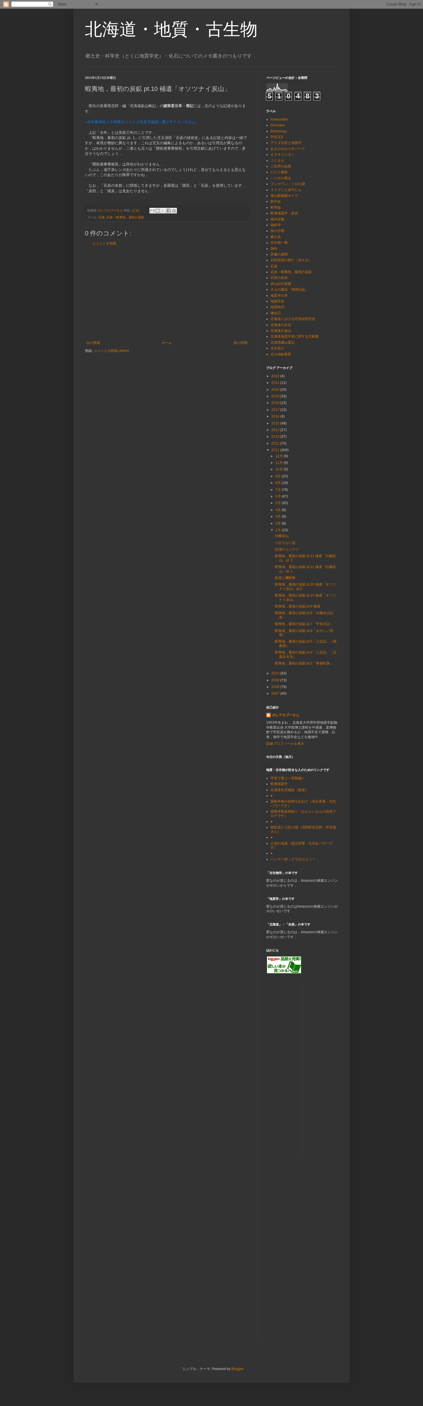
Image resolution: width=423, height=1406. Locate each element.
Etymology (278, 131)
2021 (275, 383)
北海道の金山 (280, 331)
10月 (279, 469)
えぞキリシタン (282, 155)
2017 (275, 410)
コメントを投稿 (104, 243)
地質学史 (277, 301)
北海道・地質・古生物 (171, 29)
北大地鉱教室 (280, 354)
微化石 (275, 313)
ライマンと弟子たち (286, 190)
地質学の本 (279, 296)
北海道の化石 (280, 325)
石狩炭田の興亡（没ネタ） (291, 260)
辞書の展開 (279, 254)
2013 (275, 437)
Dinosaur (277, 125)
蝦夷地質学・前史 (284, 213)
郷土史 (275, 237)
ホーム (167, 343)
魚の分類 (277, 231)
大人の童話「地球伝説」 (289, 289)
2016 (275, 416)
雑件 (273, 249)
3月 (278, 517)
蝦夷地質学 (279, 784)
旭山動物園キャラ (284, 196)
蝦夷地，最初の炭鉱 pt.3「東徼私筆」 (304, 663)
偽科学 (275, 225)
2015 (275, 423)
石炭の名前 (279, 278)
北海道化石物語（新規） (289, 790)
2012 (275, 443)
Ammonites (279, 119)
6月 (278, 496)
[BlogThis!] (158, 211)
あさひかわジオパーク (287, 149)
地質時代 (277, 307)
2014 (275, 430)
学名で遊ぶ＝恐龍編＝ (287, 778)
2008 (275, 687)
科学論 (275, 207)
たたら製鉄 (279, 172)
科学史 (275, 201)
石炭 (101, 217)
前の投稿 (240, 343)
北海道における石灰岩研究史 (292, 319)
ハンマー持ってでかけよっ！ (292, 859)
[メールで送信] (152, 211)
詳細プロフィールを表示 (285, 744)
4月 (278, 510)
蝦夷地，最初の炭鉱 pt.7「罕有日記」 (304, 624)
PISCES (276, 137)
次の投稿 (93, 343)
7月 (278, 490)
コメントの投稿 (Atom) (111, 351)
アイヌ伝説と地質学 (286, 143)
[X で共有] (163, 211)
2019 (275, 396)
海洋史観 (277, 219)
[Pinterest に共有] (174, 211)
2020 (275, 390)
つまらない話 (285, 543)
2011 (275, 450)
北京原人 (277, 348)
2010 (275, 673)
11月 (279, 463)
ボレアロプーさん (286, 715)
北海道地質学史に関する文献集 (294, 336)
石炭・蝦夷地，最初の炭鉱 (125, 217)
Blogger (237, 1369)
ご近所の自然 (280, 166)
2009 (275, 680)
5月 (278, 503)
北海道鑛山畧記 (282, 342)
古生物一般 (279, 243)
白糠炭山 (282, 536)
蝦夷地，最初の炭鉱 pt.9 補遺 (297, 606)
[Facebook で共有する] (169, 211)
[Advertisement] (167, 293)
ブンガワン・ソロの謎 (287, 184)
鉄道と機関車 (285, 578)
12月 (279, 456)
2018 (275, 403)
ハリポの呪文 (280, 178)
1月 (278, 530)
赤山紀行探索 (280, 284)
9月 (278, 476)
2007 (275, 693)
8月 (278, 483)
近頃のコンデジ (287, 549)
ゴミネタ (277, 161)
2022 (275, 376)
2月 (278, 523)
